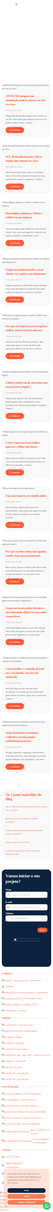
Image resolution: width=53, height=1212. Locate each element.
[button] (3, 6)
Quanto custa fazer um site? (18, 842)
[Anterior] (5, 783)
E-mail (9, 902)
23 (43, 783)
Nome (8, 890)
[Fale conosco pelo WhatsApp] (47, 1206)
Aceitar (26, 1190)
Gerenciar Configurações (26, 1202)
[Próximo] (48, 783)
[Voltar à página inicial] (27, 6)
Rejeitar (26, 1196)
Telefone (9, 913)
